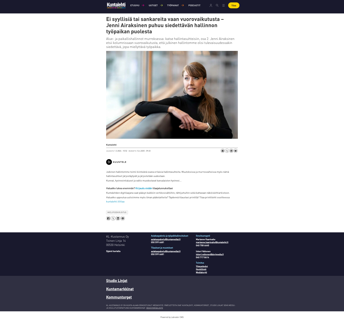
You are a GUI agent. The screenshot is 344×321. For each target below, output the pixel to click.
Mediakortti (201, 272)
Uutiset (153, 5)
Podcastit (194, 5)
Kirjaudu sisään (144, 188)
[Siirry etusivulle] (116, 5)
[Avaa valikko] (210, 5)
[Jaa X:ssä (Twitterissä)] (227, 151)
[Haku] (217, 5)
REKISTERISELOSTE (154, 308)
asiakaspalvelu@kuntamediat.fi (165, 239)
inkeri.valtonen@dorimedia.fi (210, 254)
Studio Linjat (116, 280)
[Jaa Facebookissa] (223, 151)
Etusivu (134, 5)
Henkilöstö (201, 269)
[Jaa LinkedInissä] (231, 151)
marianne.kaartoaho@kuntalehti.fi (212, 242)
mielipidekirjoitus (117, 212)
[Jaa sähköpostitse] (236, 151)
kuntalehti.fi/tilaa (115, 201)
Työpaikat (173, 5)
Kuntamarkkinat (120, 288)
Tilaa (233, 5)
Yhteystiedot (202, 266)
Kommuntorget (119, 297)
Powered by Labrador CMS (172, 317)
